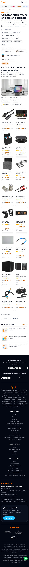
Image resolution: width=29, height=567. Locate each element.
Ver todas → (25, 324)
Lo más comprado (14, 421)
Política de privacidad (14, 466)
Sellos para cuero (7, 41)
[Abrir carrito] (22, 2)
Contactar (9, 518)
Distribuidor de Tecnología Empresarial (14, 437)
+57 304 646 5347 (18, 499)
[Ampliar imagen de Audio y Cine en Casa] (14, 87)
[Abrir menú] (26, 2)
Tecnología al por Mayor (14, 439)
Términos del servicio (14, 473)
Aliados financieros (14, 426)
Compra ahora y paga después (14, 423)
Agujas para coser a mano (9, 35)
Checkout (14, 451)
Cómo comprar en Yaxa (14, 428)
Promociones (12, 6)
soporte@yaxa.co (10, 497)
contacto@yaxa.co (12, 494)
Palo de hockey (16, 32)
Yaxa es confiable (14, 430)
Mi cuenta (14, 454)
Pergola (16, 38)
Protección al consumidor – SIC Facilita (14, 475)
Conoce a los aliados (14, 364)
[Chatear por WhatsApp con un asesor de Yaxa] (26, 558)
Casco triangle (18, 41)
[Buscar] (17, 2)
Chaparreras (5, 32)
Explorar (14, 417)
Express (19, 6)
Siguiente (15, 318)
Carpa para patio (6, 38)
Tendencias (14, 419)
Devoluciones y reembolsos (14, 470)
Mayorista (25, 6)
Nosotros (14, 433)
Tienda (14, 447)
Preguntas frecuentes (14, 435)
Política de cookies (14, 468)
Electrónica (9, 10)
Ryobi (3, 45)
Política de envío (14, 463)
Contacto (14, 461)
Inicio (2, 10)
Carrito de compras (14, 449)
